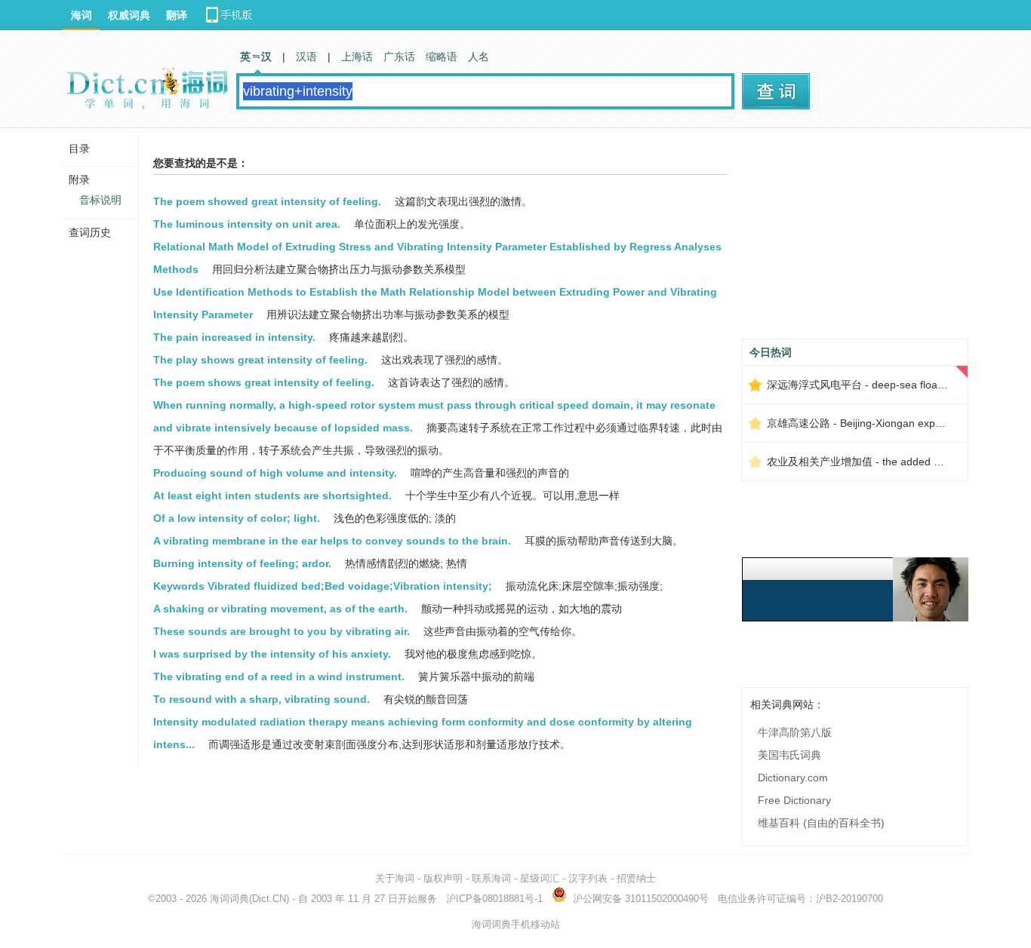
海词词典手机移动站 (516, 924)
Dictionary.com (793, 778)
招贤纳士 (636, 878)
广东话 (399, 57)
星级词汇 (539, 878)
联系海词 (491, 878)
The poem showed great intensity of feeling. (267, 201)
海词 (81, 15)
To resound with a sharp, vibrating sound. (261, 699)
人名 (478, 57)
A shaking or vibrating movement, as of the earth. (280, 609)
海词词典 (229, 898)
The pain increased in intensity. (234, 337)
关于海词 (394, 878)
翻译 (176, 15)
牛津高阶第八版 (795, 732)
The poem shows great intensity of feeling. (263, 382)
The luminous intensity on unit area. (246, 224)
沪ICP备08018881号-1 (494, 898)
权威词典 (129, 15)
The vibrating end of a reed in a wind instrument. (279, 676)
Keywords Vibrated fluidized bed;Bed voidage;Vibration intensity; (322, 586)
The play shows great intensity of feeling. (260, 360)
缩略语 (441, 57)
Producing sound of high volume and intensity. (275, 473)
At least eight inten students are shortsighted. (272, 495)
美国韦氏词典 (789, 755)
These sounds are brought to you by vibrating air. (281, 631)
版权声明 (443, 878)
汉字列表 (588, 878)
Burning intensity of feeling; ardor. (242, 563)
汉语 (306, 57)
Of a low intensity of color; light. (236, 518)
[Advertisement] (855, 239)
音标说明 (100, 200)
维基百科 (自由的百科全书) (821, 823)
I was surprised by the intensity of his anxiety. (272, 654)
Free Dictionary (794, 800)
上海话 (357, 57)
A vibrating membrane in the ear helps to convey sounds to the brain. (332, 541)
